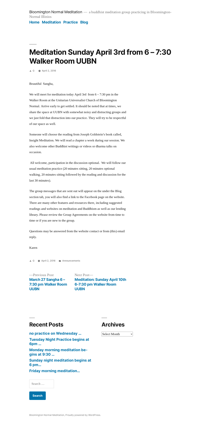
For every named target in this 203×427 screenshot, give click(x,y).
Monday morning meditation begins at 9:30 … (58, 352)
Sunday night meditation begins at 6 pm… (60, 362)
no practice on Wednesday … (55, 333)
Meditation (51, 22)
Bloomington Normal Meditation (55, 12)
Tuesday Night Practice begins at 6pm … (59, 341)
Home (34, 22)
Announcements (71, 260)
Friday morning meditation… (54, 371)
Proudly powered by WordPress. (83, 415)
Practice (70, 22)
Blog (84, 22)
